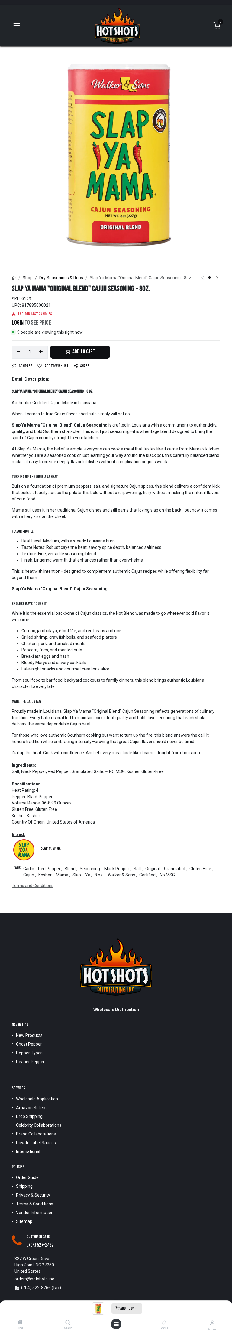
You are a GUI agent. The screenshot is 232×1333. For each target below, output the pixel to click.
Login (18, 322)
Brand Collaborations (36, 1134)
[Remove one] (18, 352)
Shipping (24, 1186)
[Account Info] (212, 1322)
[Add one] (41, 352)
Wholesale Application (37, 1098)
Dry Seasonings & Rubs (61, 277)
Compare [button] (25, 365)
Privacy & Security (33, 1195)
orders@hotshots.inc (34, 1278)
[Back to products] (210, 278)
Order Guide (27, 1177)
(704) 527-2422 (40, 1245)
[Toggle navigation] (16, 26)
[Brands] (164, 1322)
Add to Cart (129, 1308)
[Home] (20, 1322)
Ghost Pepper (29, 1044)
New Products (29, 1035)
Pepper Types (29, 1052)
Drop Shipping (29, 1116)
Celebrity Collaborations (38, 1125)
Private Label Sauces (36, 1142)
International (28, 1151)
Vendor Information (34, 1212)
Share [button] (84, 365)
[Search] (68, 1322)
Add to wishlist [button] (56, 365)
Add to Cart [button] (83, 352)
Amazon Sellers (31, 1107)
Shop (28, 277)
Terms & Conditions (34, 1203)
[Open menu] (116, 1324)
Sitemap (24, 1221)
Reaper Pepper (30, 1061)
